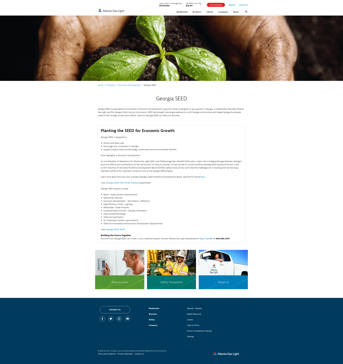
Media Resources (194, 314)
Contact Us (115, 309)
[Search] (246, 11)
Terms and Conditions (107, 354)
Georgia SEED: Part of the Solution (122, 182)
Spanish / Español (194, 308)
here (203, 177)
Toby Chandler (206, 238)
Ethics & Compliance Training (199, 331)
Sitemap (190, 336)
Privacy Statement (125, 354)
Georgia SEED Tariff (115, 229)
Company (153, 325)
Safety (152, 320)
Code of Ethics (193, 325)
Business (153, 314)
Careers (190, 320)
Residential (154, 308)
